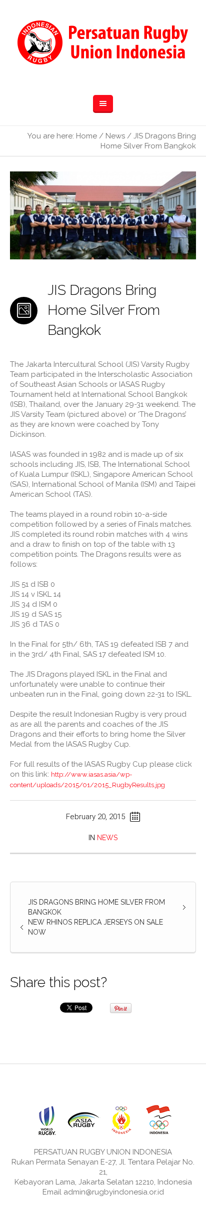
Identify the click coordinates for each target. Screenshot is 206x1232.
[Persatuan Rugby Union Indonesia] (103, 42)
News (115, 135)
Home (86, 135)
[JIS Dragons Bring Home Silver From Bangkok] (103, 214)
